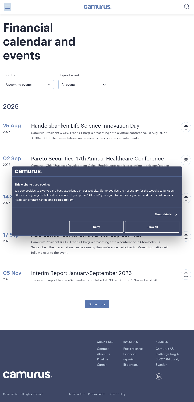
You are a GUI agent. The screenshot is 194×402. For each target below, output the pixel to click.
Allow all (152, 226)
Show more (97, 304)
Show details (163, 214)
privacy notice (38, 199)
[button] (7, 7)
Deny (96, 226)
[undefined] (98, 7)
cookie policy (63, 199)
